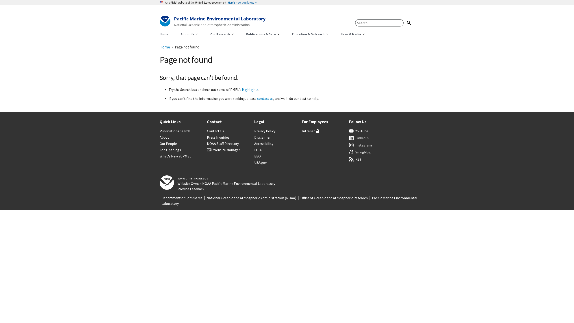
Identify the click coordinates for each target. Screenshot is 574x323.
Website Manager (226, 150)
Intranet (308, 131)
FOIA (258, 150)
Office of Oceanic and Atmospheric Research (334, 198)
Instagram (363, 145)
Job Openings (170, 150)
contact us (265, 98)
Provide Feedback (191, 189)
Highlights (250, 89)
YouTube (361, 131)
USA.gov (260, 162)
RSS (358, 159)
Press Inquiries (218, 137)
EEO (257, 156)
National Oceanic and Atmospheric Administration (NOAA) (251, 198)
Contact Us (215, 131)
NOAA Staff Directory (223, 143)
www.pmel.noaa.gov (193, 178)
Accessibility (263, 143)
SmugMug (363, 152)
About (164, 137)
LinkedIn (362, 138)
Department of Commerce (181, 198)
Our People (168, 143)
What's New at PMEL (175, 156)
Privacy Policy (264, 131)
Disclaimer (262, 137)
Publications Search (175, 131)
